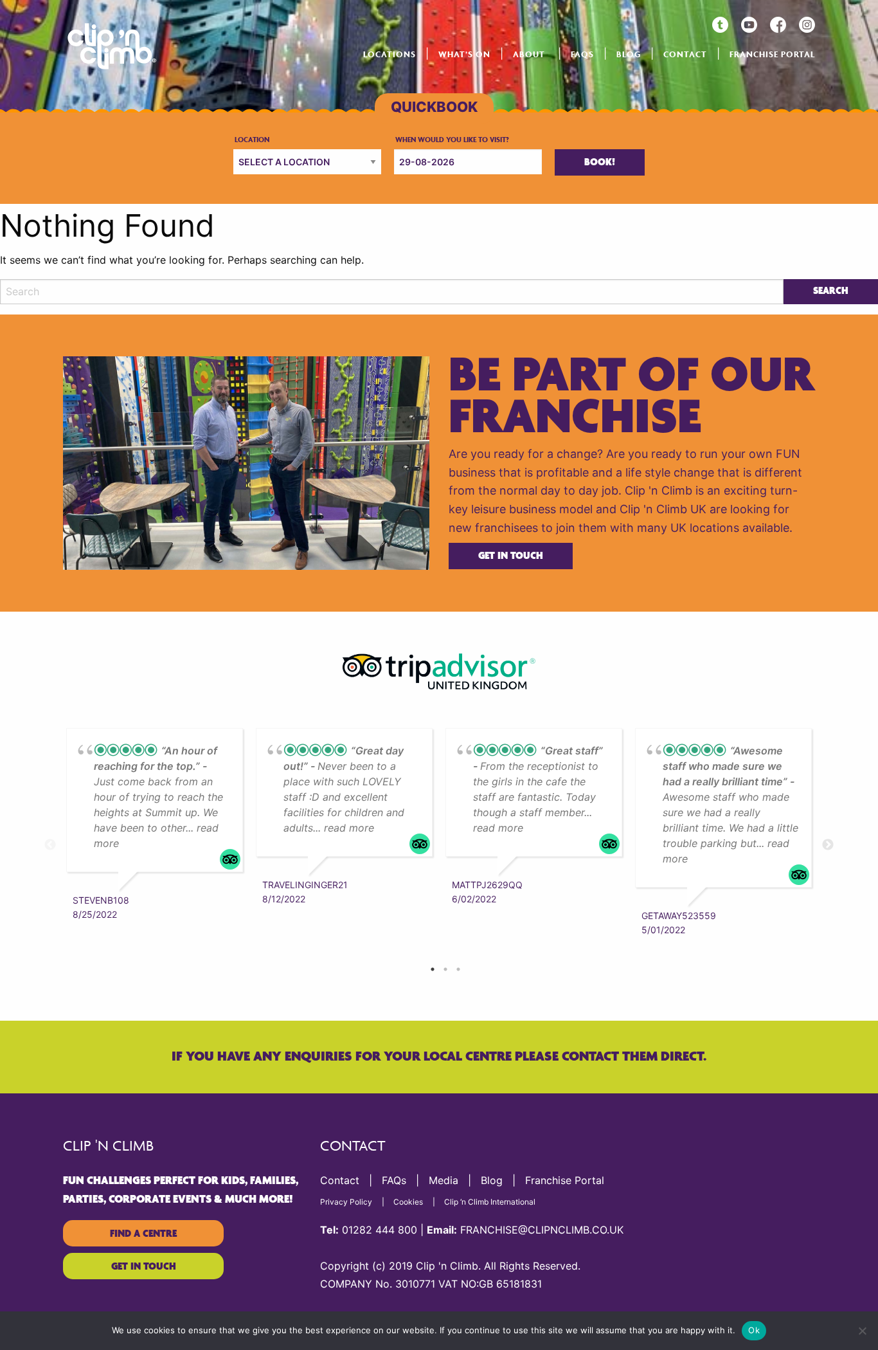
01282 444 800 (379, 1229)
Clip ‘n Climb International (489, 1202)
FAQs (582, 54)
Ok (754, 1330)
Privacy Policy (346, 1202)
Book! (599, 162)
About (529, 54)
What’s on (464, 54)
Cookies (408, 1202)
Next (827, 845)
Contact (685, 54)
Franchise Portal (772, 54)
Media (443, 1180)
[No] (862, 1330)
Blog (628, 54)
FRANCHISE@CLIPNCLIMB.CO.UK (541, 1229)
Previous (50, 845)
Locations (389, 54)
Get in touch (510, 556)
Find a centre (143, 1234)
